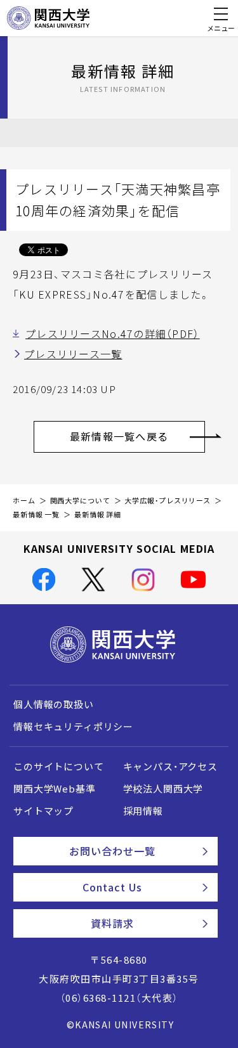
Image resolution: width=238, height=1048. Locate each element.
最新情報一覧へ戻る (119, 436)
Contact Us (112, 887)
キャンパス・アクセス (170, 766)
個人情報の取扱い (53, 704)
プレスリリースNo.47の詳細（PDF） (112, 333)
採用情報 (143, 811)
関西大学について (80, 500)
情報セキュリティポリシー (73, 727)
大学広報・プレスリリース (167, 500)
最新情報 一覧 (36, 514)
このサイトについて (58, 766)
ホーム (24, 500)
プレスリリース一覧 (73, 353)
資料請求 (112, 923)
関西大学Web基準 (54, 789)
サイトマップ (43, 811)
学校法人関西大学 (163, 789)
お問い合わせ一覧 (112, 850)
